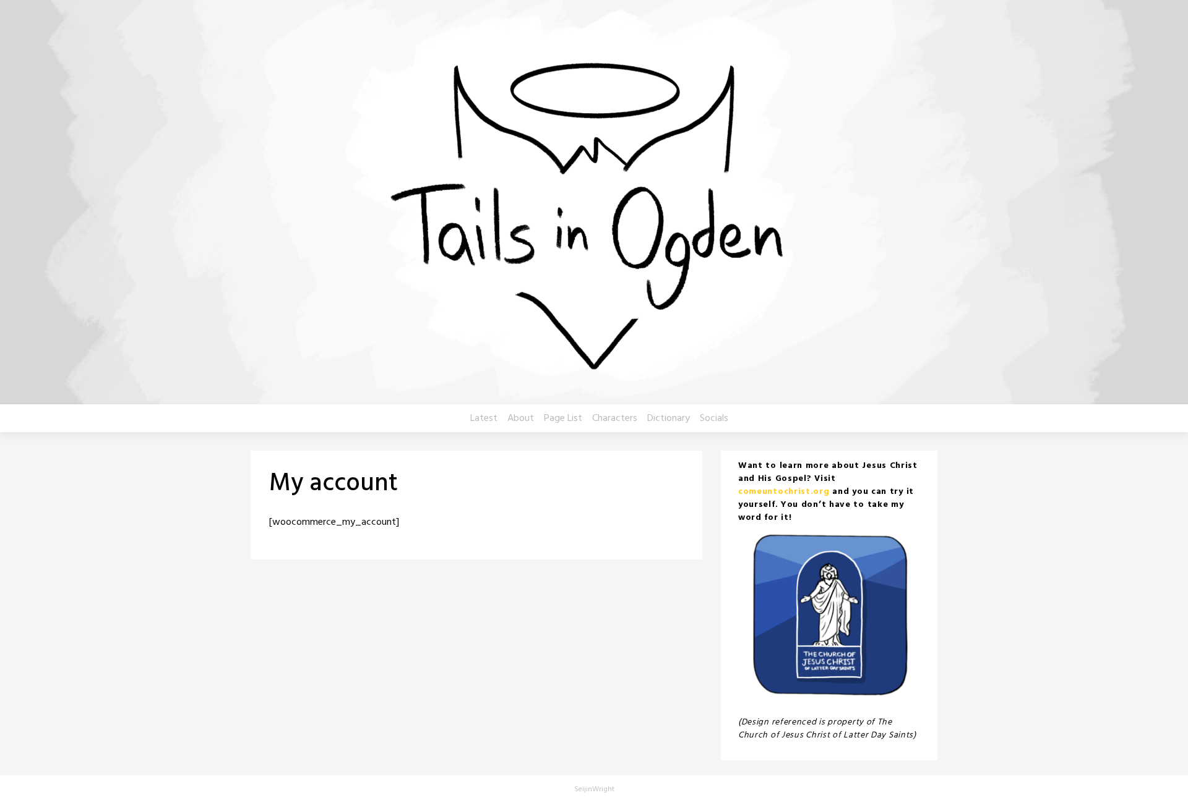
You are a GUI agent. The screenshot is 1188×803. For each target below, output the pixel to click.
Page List (563, 418)
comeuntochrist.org (784, 492)
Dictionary (668, 418)
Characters (614, 418)
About (520, 418)
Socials (714, 418)
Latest (483, 418)
